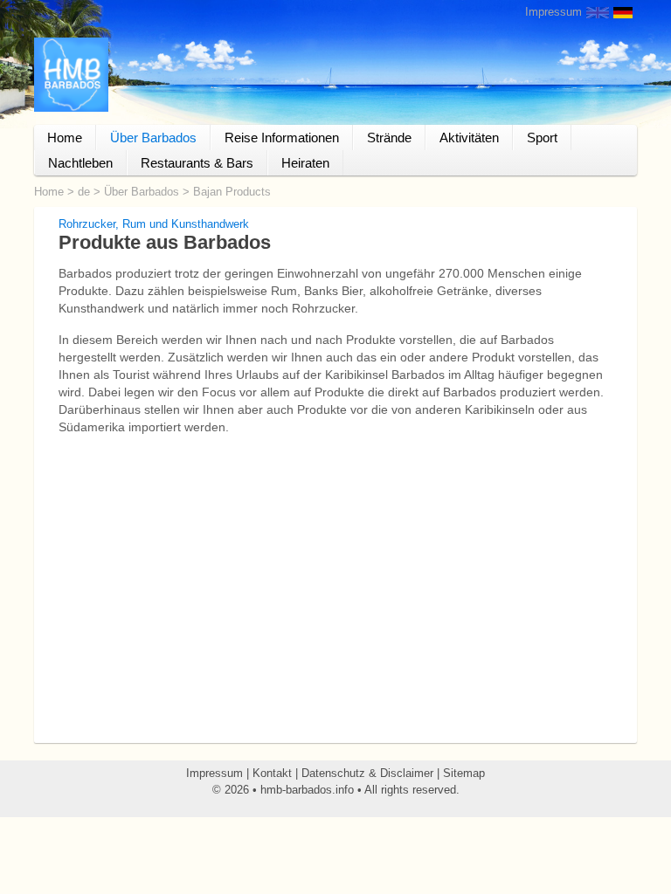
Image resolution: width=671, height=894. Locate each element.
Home (64, 137)
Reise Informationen (282, 137)
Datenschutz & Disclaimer (367, 773)
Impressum (553, 11)
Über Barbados (153, 137)
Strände (389, 137)
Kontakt (272, 773)
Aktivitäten (469, 137)
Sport (542, 137)
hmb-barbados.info (307, 789)
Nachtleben (80, 162)
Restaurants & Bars (197, 162)
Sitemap (464, 773)
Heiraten (305, 162)
